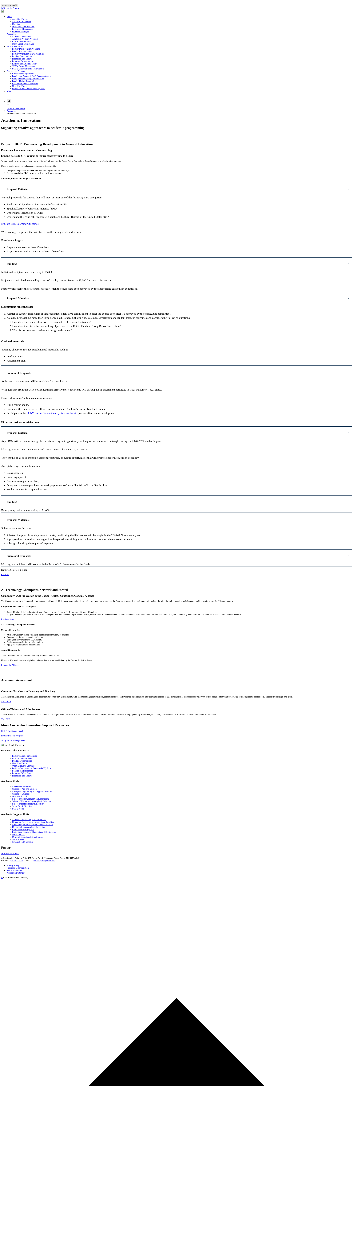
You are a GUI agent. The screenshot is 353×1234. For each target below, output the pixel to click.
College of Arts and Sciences (24, 789)
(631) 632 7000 (16, 860)
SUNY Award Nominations (24, 66)
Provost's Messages (20, 31)
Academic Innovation (21, 36)
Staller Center (18, 839)
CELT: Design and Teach (12, 731)
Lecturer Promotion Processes (25, 83)
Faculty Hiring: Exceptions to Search (28, 78)
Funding (12, 263)
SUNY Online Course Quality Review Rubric (52, 413)
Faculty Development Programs (26, 49)
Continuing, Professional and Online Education (32, 824)
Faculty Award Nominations (24, 756)
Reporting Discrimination (18, 868)
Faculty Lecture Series (22, 51)
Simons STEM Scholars (22, 842)
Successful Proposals (19, 373)
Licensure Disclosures (21, 41)
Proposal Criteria (17, 189)
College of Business (21, 794)
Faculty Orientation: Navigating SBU (28, 54)
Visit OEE (5, 719)
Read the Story (7, 619)
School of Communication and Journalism (30, 799)
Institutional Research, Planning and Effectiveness (34, 832)
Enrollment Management (23, 829)
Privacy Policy (13, 865)
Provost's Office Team (21, 773)
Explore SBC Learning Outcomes (20, 223)
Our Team (16, 24)
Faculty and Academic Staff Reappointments (31, 76)
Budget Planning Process (23, 73)
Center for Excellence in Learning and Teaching (33, 822)
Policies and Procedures (22, 29)
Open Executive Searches (23, 26)
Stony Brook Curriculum (23, 44)
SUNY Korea (18, 809)
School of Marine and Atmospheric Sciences (31, 801)
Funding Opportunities (22, 56)
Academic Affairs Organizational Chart (29, 819)
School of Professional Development (28, 804)
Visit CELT (6, 701)
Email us (5, 574)
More (9, 91)
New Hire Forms (19, 86)
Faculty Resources (15, 46)
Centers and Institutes (21, 786)
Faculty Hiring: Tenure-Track (25, 81)
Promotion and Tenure (22, 59)
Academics (11, 34)
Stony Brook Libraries (22, 806)
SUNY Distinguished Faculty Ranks (28, 69)
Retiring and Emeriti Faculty (24, 64)
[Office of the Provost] (2, 12)
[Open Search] (9, 101)
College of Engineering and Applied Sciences (32, 791)
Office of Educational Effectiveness (27, 837)
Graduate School (19, 796)
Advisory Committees (21, 21)
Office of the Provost (10, 8)
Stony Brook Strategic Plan (13, 740)
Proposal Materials (18, 298)
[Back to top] (176, 1231)
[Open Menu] (8, 104)
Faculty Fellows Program (12, 736)
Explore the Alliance (10, 665)
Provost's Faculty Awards (23, 61)
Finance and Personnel (16, 71)
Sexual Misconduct (15, 870)
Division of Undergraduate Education (28, 827)
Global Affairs (18, 834)
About (9, 16)
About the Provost (20, 19)
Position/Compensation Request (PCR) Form (31, 768)
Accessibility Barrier (15, 873)
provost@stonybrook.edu (44, 860)
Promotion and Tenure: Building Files (28, 88)
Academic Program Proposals (25, 39)
